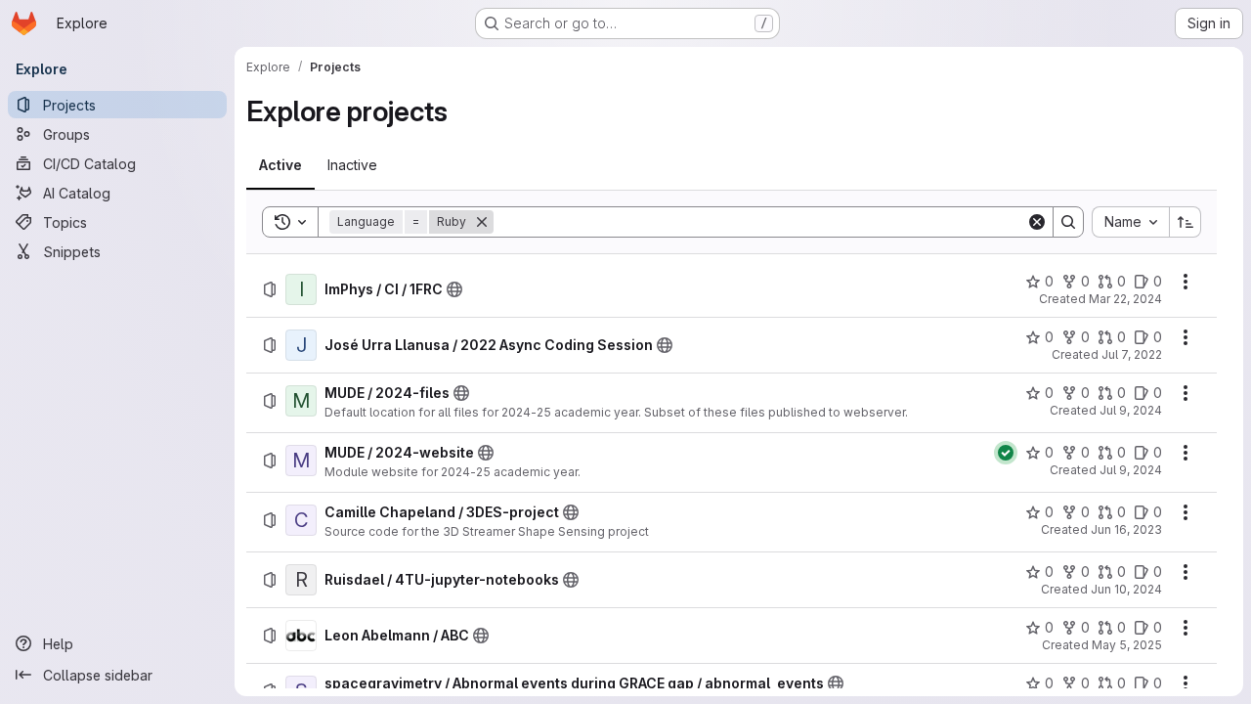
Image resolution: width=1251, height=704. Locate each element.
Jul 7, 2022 (1131, 354)
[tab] (280, 165)
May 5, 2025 (1127, 645)
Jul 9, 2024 (1131, 410)
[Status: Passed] (1005, 452)
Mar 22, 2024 (1125, 298)
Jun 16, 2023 (1126, 529)
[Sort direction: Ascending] (1185, 222)
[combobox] (1130, 222)
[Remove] (482, 222)
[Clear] (1037, 222)
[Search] (1068, 222)
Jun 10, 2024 (1126, 589)
